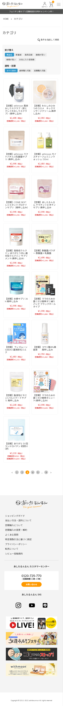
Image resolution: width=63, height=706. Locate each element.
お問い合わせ (31, 584)
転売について (11, 548)
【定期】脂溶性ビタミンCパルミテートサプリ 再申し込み (16, 398)
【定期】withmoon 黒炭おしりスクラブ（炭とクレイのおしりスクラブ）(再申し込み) (16, 109)
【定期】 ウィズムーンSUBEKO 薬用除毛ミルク (16, 350)
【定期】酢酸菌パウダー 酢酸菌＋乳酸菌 (44, 251)
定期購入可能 (39, 70)
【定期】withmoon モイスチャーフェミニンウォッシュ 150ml (44, 157)
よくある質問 (11, 534)
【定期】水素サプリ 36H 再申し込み (16, 300)
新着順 (18, 54)
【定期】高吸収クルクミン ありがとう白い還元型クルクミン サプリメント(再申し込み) (16, 254)
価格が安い (40, 54)
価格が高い (11, 59)
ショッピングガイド (15, 515)
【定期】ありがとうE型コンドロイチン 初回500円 (16, 446)
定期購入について (14, 525)
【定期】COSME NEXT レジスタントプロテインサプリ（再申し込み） (17, 205)
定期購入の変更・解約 (16, 529)
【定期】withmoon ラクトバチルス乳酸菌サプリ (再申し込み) (16, 157)
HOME (6, 18)
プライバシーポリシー (16, 544)
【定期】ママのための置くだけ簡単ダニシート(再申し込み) (44, 398)
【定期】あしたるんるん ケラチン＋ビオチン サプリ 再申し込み (44, 205)
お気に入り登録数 (26, 59)
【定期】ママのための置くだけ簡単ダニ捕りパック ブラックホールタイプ (44, 302)
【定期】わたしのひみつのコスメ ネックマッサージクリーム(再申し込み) (44, 109)
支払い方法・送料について (18, 520)
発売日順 (28, 54)
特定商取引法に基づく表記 (18, 539)
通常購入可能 (25, 70)
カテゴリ (18, 18)
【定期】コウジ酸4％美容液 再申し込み (44, 348)
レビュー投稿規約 (14, 553)
